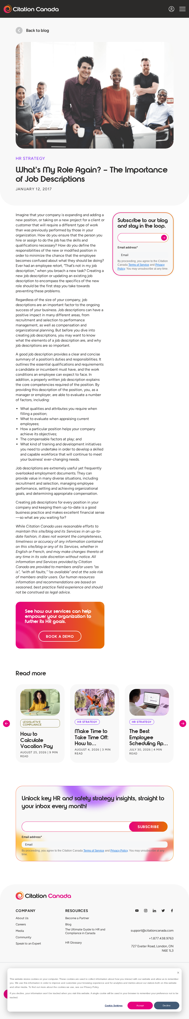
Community (23, 937)
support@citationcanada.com (152, 931)
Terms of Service (138, 264)
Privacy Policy (119, 850)
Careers (21, 924)
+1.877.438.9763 (161, 938)
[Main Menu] (182, 9)
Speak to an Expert (28, 943)
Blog (68, 924)
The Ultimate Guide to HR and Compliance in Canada (85, 931)
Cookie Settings (114, 1005)
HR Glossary (73, 942)
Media (20, 931)
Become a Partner (77, 918)
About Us (22, 918)
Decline (167, 1005)
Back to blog (37, 30)
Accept (140, 1005)
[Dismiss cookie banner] (178, 973)
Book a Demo (60, 636)
